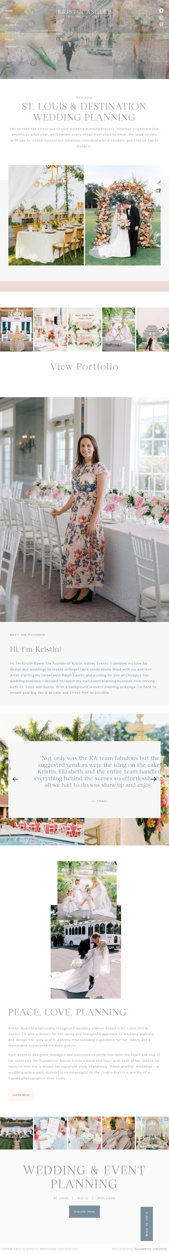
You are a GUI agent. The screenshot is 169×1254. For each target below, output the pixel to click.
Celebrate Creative (150, 1248)
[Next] (162, 329)
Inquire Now (84, 1211)
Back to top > (146, 1224)
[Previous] (7, 329)
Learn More (21, 1095)
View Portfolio (84, 366)
